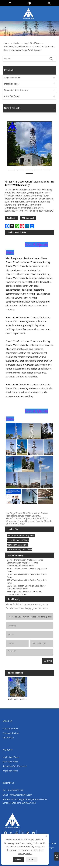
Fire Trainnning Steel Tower (19, 549)
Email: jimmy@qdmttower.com (17, 794)
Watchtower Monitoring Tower (21, 535)
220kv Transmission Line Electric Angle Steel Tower (27, 570)
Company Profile (10, 728)
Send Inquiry (11, 218)
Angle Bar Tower (11, 96)
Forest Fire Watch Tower (18, 540)
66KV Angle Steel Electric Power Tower (24, 591)
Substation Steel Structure (16, 90)
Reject (18, 859)
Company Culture (11, 733)
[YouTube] (17, 833)
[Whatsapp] (28, 833)
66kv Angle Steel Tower (17, 588)
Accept (32, 859)
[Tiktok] (33, 833)
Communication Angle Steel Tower (22, 562)
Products (17, 43)
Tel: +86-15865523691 (13, 790)
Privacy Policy (25, 853)
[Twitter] (11, 833)
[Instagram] (22, 833)
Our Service (8, 737)
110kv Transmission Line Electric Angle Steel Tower (27, 575)
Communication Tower (17, 594)
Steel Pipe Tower (11, 83)
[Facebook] (5, 833)
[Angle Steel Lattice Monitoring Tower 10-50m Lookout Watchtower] (18, 686)
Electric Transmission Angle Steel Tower (25, 560)
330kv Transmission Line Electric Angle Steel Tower (27, 581)
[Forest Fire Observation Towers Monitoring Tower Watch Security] (29, 143)
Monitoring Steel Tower (17, 544)
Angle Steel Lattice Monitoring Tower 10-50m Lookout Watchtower (18, 699)
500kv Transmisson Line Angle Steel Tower (26, 585)
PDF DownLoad (28, 218)
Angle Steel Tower (32, 43)
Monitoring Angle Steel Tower (17, 46)
